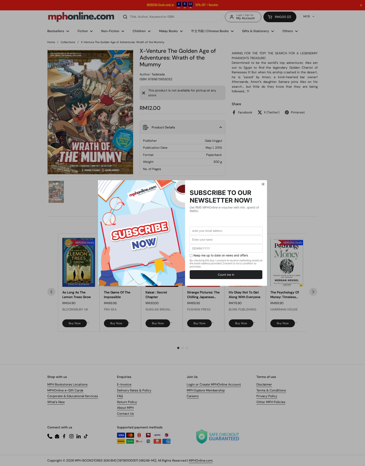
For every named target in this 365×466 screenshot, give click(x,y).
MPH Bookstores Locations (67, 384)
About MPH (125, 408)
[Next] (313, 292)
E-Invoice (124, 384)
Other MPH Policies (270, 402)
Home (51, 42)
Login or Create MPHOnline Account (214, 384)
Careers (193, 396)
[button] (279, 17)
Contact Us (125, 413)
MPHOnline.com (200, 460)
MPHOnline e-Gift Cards (65, 390)
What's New (56, 402)
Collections (68, 42)
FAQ (120, 396)
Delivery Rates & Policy (134, 390)
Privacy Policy (266, 396)
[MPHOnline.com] (81, 17)
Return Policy (127, 402)
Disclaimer (264, 384)
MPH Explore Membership (206, 390)
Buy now (75, 323)
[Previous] (51, 292)
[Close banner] (361, 5)
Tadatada (158, 74)
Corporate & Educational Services (72, 396)
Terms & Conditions (271, 390)
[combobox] (170, 17)
